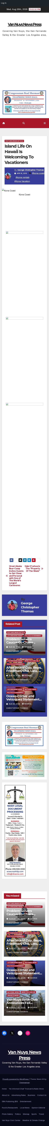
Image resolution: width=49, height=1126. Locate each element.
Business (31, 1095)
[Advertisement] (24, 62)
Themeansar (24, 1082)
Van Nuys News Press (24, 24)
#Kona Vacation (22, 181)
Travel (41, 1114)
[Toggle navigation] (44, 123)
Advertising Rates (18, 1095)
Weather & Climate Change (33, 1120)
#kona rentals (22, 177)
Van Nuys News (13, 995)
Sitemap (26, 1114)
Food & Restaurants (10, 1108)
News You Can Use (31, 661)
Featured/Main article (14, 141)
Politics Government (33, 635)
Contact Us (41, 1095)
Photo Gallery (7, 1114)
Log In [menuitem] (3, 3)
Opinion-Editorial (38, 1108)
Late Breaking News (14, 635)
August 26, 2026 (17, 919)
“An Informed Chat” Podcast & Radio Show (26, 1089)
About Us (5, 1095)
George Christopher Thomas (30, 170)
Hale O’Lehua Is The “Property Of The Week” (32, 568)
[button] (24, 123)
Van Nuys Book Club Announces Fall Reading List (22, 1003)
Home (4, 1089)
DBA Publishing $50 (10, 1101)
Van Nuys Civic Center (11, 1120)
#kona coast (38, 173)
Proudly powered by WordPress (16, 1079)
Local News (25, 1108)
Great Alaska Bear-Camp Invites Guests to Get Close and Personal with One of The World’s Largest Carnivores (16, 576)
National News (30, 689)
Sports (34, 1114)
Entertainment (25, 1101)
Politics (18, 1114)
